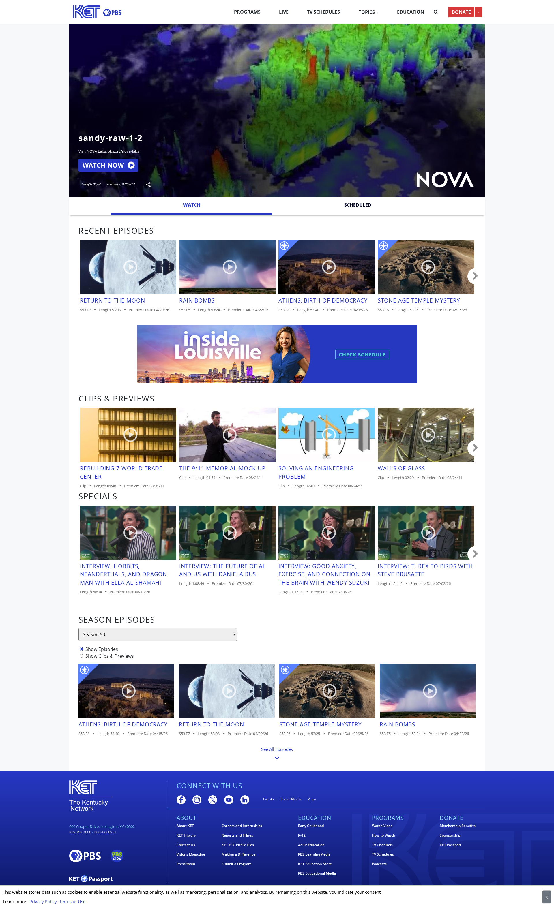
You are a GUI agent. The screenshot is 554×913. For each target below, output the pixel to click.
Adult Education (311, 845)
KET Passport (450, 845)
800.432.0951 (105, 832)
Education (410, 12)
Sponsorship (450, 835)
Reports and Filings (237, 835)
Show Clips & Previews (109, 656)
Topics (367, 12)
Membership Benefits (458, 826)
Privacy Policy (43, 901)
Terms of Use (72, 901)
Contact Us (186, 845)
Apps (312, 798)
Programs (247, 12)
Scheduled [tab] (357, 205)
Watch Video (382, 826)
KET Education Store (315, 864)
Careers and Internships (242, 826)
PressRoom (186, 864)
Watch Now (103, 165)
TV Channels (382, 845)
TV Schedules (323, 12)
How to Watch (383, 835)
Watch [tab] (191, 205)
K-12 (302, 835)
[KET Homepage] (86, 11)
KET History (186, 835)
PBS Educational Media (317, 873)
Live (284, 12)
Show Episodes (101, 649)
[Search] (435, 12)
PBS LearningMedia (314, 854)
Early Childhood (311, 826)
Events (268, 798)
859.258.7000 (80, 832)
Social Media (291, 798)
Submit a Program (236, 864)
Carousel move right (475, 276)
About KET (185, 826)
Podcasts (379, 864)
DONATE (461, 12)
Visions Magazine (191, 854)
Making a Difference (238, 854)
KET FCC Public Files (238, 845)
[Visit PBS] (112, 12)
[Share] (146, 184)
